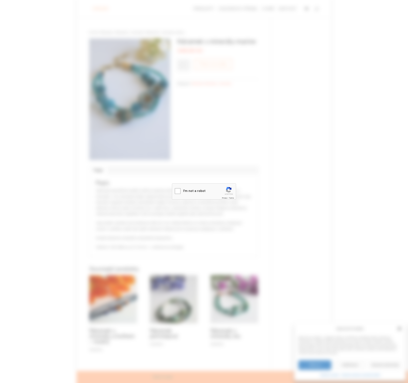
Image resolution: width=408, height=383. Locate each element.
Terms (231, 198)
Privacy (224, 198)
